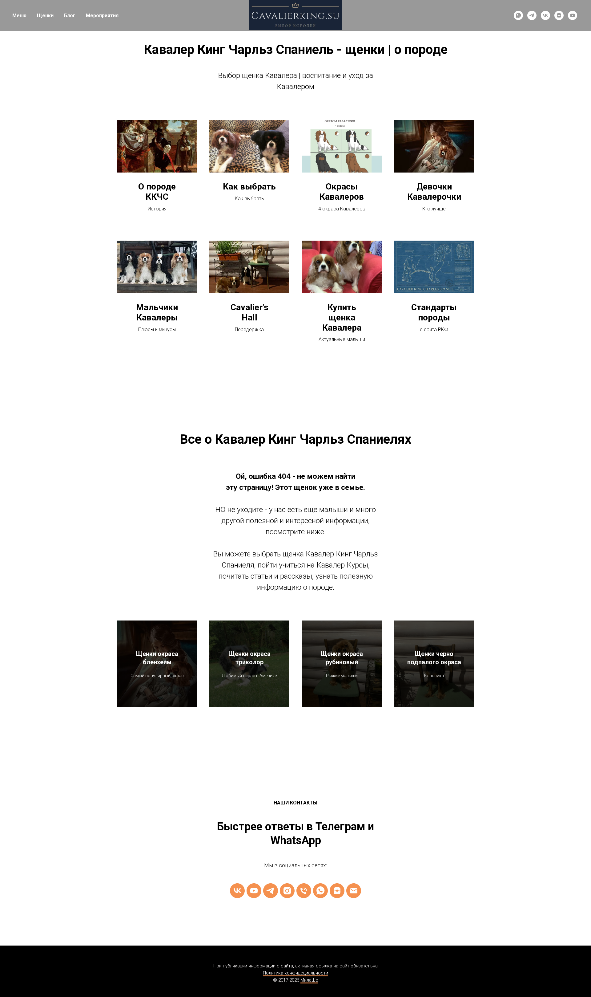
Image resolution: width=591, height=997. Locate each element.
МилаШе (309, 980)
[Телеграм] (270, 890)
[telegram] (532, 15)
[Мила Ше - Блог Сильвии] (337, 890)
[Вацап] (320, 890)
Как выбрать (249, 187)
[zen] (559, 15)
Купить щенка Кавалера (341, 318)
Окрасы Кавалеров (342, 192)
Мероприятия (102, 15)
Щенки (45, 15)
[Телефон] (303, 890)
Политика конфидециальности (295, 973)
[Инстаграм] (287, 890)
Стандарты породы (434, 313)
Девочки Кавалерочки (434, 192)
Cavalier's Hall (249, 313)
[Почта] (353, 890)
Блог (69, 15)
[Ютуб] (254, 890)
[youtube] (572, 15)
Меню (19, 15)
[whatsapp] (518, 15)
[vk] (545, 15)
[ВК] (237, 890)
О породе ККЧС (157, 192)
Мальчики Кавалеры (157, 313)
